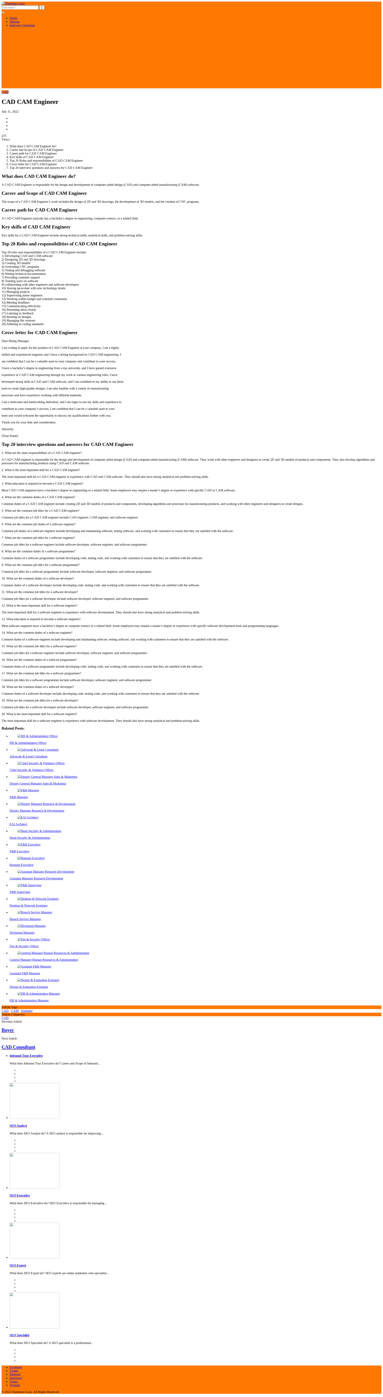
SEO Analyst (18, 1125)
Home (13, 18)
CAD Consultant (18, 1047)
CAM (15, 1010)
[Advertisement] (191, 60)
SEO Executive (20, 1195)
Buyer (8, 1030)
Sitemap (15, 21)
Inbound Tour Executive (26, 1055)
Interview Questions (22, 25)
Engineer (27, 1010)
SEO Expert (18, 1265)
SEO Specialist (19, 1335)
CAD (5, 92)
